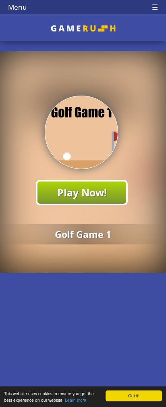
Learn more (75, 400)
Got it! (133, 395)
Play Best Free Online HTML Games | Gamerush (83, 28)
